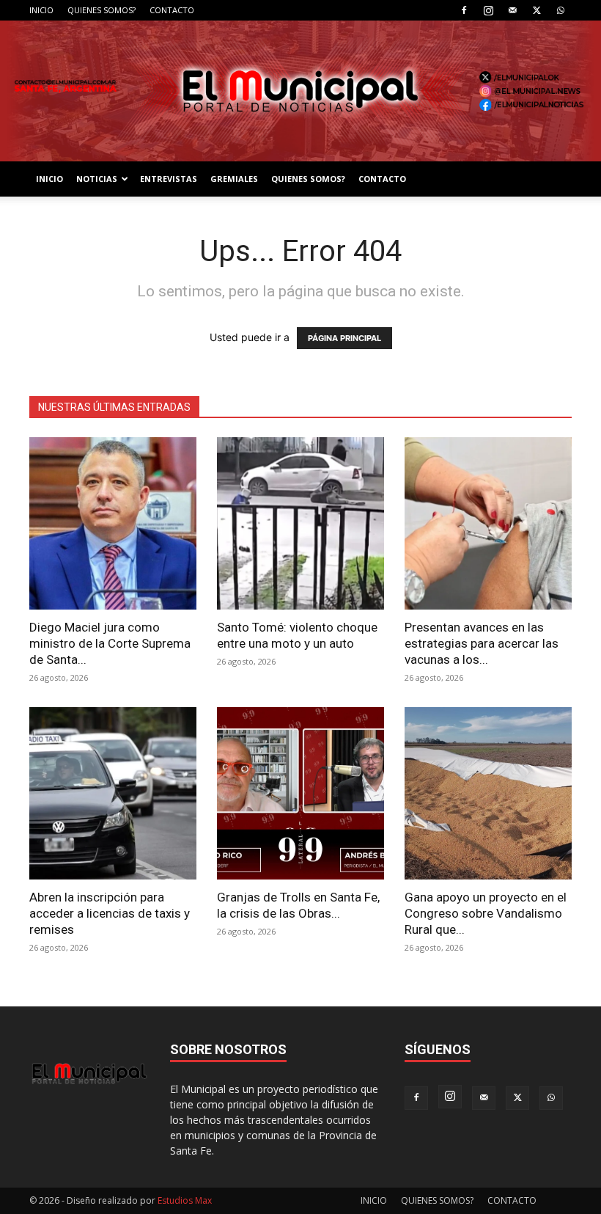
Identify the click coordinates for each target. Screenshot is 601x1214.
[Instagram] (488, 10)
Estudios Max (185, 1200)
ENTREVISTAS (168, 178)
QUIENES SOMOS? (101, 9)
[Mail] (512, 10)
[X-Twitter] (536, 10)
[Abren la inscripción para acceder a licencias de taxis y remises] (112, 793)
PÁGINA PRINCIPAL (344, 338)
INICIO (41, 9)
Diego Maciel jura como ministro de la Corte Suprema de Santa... (110, 643)
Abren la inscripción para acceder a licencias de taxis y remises (109, 913)
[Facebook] (464, 10)
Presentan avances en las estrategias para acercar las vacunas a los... (481, 643)
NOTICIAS (96, 178)
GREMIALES (234, 178)
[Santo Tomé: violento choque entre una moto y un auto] (300, 523)
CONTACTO (172, 9)
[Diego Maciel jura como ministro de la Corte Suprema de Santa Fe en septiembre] (112, 523)
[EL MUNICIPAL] (300, 91)
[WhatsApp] (561, 10)
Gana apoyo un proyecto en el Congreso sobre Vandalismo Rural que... (486, 913)
